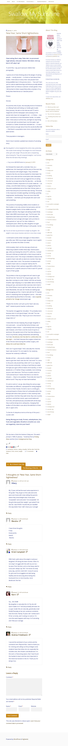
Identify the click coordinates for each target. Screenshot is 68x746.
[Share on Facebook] (6, 447)
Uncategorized (50, 276)
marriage (49, 248)
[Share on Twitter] (8, 447)
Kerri (14, 594)
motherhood (50, 250)
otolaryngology (51, 258)
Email (20, 706)
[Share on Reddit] (10, 447)
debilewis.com (49, 98)
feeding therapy (51, 217)
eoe (48, 201)
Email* (47, 139)
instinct (49, 243)
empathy (24, 449)
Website (33, 706)
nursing (49, 253)
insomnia (49, 240)
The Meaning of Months (31, 468)
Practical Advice (30, 1)
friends (49, 227)
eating (20, 449)
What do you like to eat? (53, 107)
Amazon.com (57, 54)
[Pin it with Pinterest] (12, 447)
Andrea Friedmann (20, 635)
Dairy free (49, 183)
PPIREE (48, 263)
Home (8, 1)
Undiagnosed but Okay (25, 439)
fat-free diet (31, 449)
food (13, 451)
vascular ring (50, 279)
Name (8, 706)
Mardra (15, 521)
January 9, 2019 (30, 162)
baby (48, 168)
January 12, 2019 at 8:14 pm (20, 549)
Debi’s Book (51, 1)
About (13, 1)
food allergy (50, 224)
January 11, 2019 (12, 30)
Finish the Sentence (51, 219)
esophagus (50, 212)
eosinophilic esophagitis (53, 204)
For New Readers (21, 1)
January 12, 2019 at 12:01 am (21, 481)
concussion (50, 181)
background (50, 170)
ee (47, 193)
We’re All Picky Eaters (52, 121)
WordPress (17, 739)
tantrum (49, 274)
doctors (16, 449)
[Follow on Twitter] (6, 444)
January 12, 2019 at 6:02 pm (20, 519)
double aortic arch (51, 188)
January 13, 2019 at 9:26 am (20, 592)
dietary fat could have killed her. (16, 344)
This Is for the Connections (54, 114)
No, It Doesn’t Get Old (17, 464)
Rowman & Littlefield (52, 56)
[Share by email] (15, 447)
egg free (49, 196)
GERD (48, 230)
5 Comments (30, 451)
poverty (49, 261)
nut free (49, 255)
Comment (9, 677)
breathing (49, 175)
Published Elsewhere (41, 1)
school (16, 451)
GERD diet (49, 232)
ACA (48, 162)
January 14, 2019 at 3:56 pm (20, 632)
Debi (7, 453)
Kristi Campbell (18, 552)
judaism (49, 245)
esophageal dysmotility (52, 209)
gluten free (49, 235)
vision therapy (50, 281)
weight (20, 451)
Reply (9, 513)
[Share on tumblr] (13, 447)
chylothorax (50, 178)
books (48, 173)
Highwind (25, 739)
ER (47, 206)
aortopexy (10, 449)
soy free (49, 271)
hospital (49, 237)
